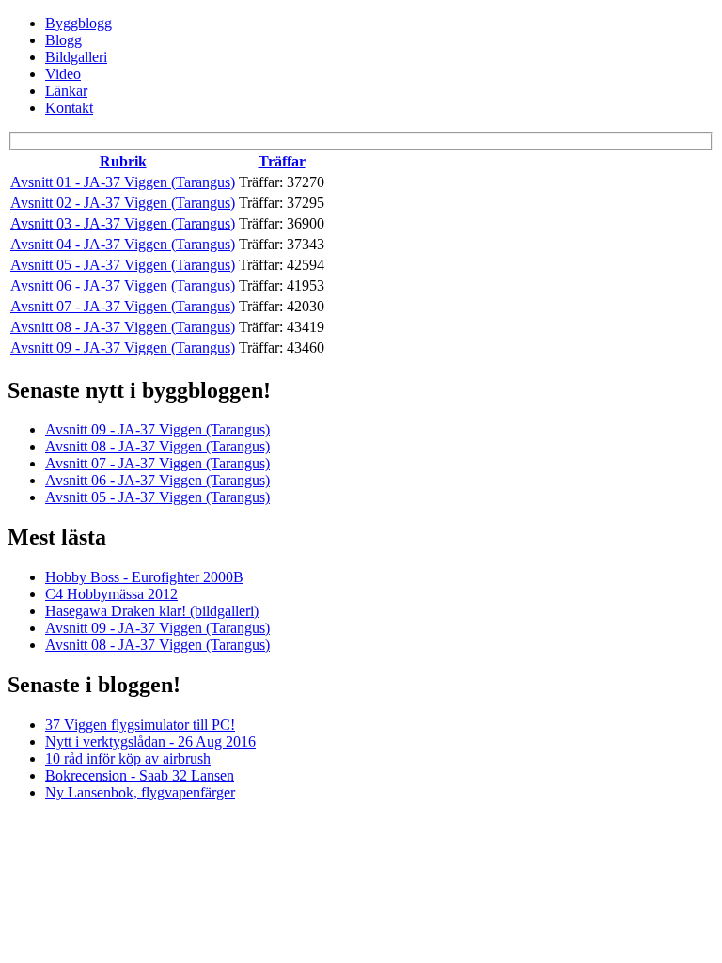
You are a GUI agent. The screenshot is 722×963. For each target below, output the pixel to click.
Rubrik (123, 161)
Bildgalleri (76, 57)
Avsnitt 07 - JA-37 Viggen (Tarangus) (122, 306)
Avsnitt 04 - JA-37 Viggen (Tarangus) (122, 244)
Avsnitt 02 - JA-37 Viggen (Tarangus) (122, 203)
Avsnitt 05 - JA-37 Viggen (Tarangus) (122, 265)
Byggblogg (78, 23)
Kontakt (69, 108)
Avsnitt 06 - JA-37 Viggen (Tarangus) (122, 285)
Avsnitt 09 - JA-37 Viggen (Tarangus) (122, 347)
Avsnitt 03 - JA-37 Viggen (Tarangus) (122, 223)
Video (63, 74)
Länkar (66, 91)
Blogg (63, 40)
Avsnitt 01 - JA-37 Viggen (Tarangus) (122, 182)
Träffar (282, 161)
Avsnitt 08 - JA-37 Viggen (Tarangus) (122, 327)
